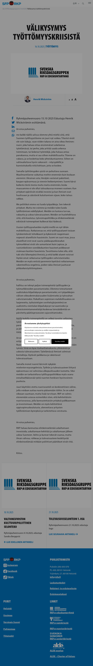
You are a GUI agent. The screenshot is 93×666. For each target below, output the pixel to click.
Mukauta (31, 341)
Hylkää (44, 341)
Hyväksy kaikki (60, 341)
